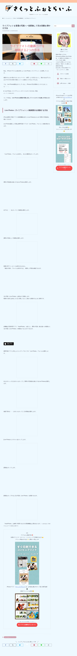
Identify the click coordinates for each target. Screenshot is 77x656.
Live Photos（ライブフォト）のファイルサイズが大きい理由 (21, 92)
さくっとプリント (20, 586)
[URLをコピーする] (48, 63)
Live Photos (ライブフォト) (10, 637)
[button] (5, 63)
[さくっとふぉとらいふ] (38, 8)
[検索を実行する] (73, 25)
